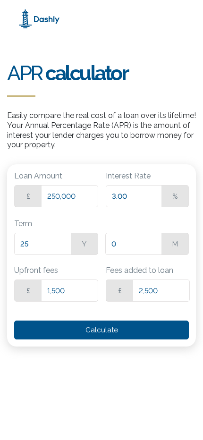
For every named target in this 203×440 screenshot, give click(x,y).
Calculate (101, 330)
